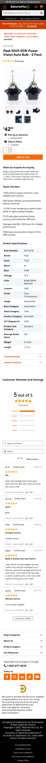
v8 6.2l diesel (32, 36)
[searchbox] (25, 443)
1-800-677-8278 (16, 665)
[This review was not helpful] (31, 492)
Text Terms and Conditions (23, 756)
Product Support (12, 646)
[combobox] (30, 459)
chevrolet (31, 33)
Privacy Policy (23, 760)
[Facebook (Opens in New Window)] (7, 677)
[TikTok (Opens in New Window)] (29, 677)
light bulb (8, 33)
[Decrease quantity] (10, 151)
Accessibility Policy (23, 745)
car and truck (20, 33)
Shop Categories (12, 635)
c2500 (6, 36)
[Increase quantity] (10, 149)
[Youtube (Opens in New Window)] (37, 677)
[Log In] (35, 7)
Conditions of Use (23, 749)
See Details (32, 26)
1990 (12, 36)
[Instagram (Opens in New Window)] (14, 677)
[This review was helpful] (26, 492)
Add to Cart (23, 157)
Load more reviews (23, 618)
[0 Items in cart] (41, 7)
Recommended (12, 356)
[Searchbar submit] (41, 13)
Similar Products (13, 362)
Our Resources (11, 652)
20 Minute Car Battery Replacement (23, 1)
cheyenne (20, 36)
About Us (8, 640)
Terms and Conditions (23, 752)
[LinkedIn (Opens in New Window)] (22, 677)
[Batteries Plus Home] (20, 7)
